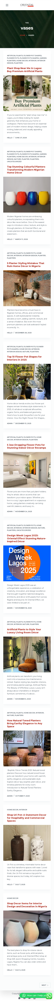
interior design (29, 255)
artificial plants (15, 56)
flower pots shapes (29, 58)
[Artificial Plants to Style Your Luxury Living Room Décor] (27, 654)
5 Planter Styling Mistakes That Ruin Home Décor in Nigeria (25, 265)
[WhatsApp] (19, 998)
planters (18, 63)
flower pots (13, 58)
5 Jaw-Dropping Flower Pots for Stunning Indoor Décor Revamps (26, 446)
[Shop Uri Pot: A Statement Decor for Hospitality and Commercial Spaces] (27, 843)
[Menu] (7, 5)
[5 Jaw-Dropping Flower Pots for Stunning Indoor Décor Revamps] (27, 470)
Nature (17, 159)
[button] (35, 995)
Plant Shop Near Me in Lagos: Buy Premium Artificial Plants (24, 70)
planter (25, 159)
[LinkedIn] (34, 998)
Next (44, 985)
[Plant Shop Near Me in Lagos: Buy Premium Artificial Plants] (27, 93)
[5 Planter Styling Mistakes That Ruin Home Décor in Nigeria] (27, 288)
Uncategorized (14, 161)
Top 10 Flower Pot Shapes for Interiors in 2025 (24, 358)
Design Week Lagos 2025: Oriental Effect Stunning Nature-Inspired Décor (26, 538)
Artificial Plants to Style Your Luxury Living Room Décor (24, 631)
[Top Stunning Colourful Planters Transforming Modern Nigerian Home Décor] (27, 195)
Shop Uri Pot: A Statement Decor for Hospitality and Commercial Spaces (26, 818)
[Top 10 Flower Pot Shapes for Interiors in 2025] (27, 382)
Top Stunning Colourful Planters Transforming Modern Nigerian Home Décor (26, 169)
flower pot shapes (33, 56)
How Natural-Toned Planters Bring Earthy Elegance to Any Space (24, 723)
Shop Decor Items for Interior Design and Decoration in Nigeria (27, 905)
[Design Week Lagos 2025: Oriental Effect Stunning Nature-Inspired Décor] (27, 563)
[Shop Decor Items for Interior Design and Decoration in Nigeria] (27, 928)
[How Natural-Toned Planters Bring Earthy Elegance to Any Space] (27, 748)
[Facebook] (24, 998)
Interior (33, 61)
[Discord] (29, 998)
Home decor (22, 61)
